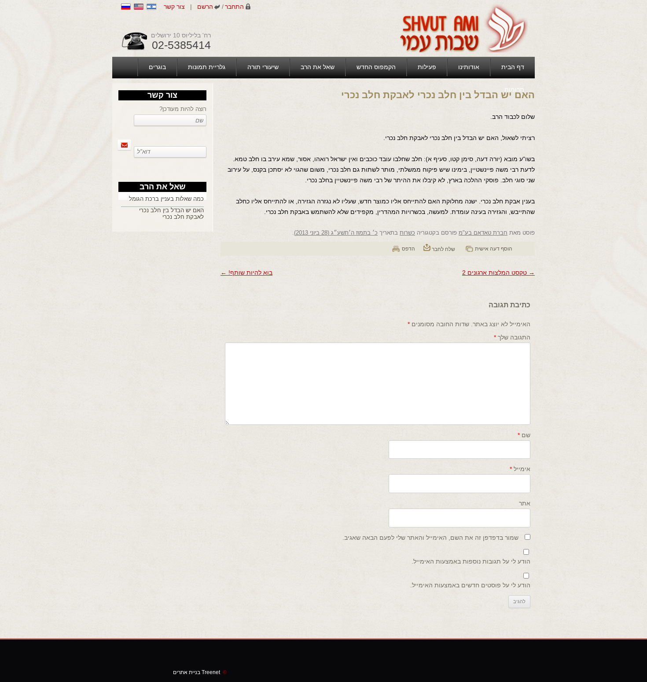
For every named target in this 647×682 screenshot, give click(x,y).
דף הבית (512, 66)
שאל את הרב (318, 66)
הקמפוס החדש (376, 66)
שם (524, 435)
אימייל (520, 468)
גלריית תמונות (206, 66)
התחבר (234, 6)
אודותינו (468, 66)
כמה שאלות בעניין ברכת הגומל (166, 198)
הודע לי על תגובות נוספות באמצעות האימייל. (471, 561)
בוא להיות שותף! (246, 272)
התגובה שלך (512, 337)
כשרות (407, 232)
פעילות (427, 66)
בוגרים (157, 66)
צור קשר (174, 6)
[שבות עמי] (462, 27)
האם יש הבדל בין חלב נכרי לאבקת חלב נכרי (171, 213)
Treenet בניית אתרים (200, 672)
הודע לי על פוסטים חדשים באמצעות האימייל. (470, 585)
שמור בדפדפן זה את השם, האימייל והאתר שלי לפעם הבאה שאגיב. (430, 537)
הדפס (408, 249)
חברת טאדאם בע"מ (483, 232)
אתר (524, 503)
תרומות (514, 89)
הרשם (205, 6)
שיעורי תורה (263, 66)
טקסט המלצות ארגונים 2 (498, 272)
